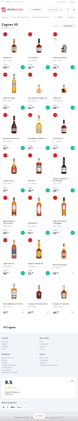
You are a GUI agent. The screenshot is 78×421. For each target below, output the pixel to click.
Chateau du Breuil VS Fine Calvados (60, 180)
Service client (44, 358)
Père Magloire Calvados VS (37, 138)
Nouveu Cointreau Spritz (40, 17)
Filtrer (40, 416)
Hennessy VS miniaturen (61, 304)
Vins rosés (5, 17)
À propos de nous (8, 358)
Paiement (43, 363)
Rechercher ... (54, 10)
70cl (4, 60)
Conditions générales (9, 365)
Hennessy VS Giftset (60, 58)
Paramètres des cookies (10, 372)
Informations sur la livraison (49, 365)
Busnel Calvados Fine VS (11, 138)
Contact (4, 360)
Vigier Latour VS (8, 263)
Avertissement (6, 370)
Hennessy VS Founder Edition (38, 304)
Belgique (4, 344)
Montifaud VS (32, 223)
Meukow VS (57, 98)
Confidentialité (6, 367)
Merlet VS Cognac (9, 98)
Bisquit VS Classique (60, 265)
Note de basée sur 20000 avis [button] (13, 2)
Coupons (43, 346)
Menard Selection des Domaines (9, 222)
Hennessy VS (7, 58)
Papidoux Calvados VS (35, 263)
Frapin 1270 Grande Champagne (59, 222)
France (9, 60)
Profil (41, 341)
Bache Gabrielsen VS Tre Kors (13, 304)
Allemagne (5, 346)
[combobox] (68, 26)
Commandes (44, 344)
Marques (4, 363)
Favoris (42, 349)
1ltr (54, 141)
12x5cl (55, 307)
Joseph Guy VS (8, 181)
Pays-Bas (5, 341)
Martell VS (31, 181)
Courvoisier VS (33, 58)
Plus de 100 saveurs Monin (20, 17)
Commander (44, 360)
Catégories (36, 10)
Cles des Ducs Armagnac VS (37, 98)
